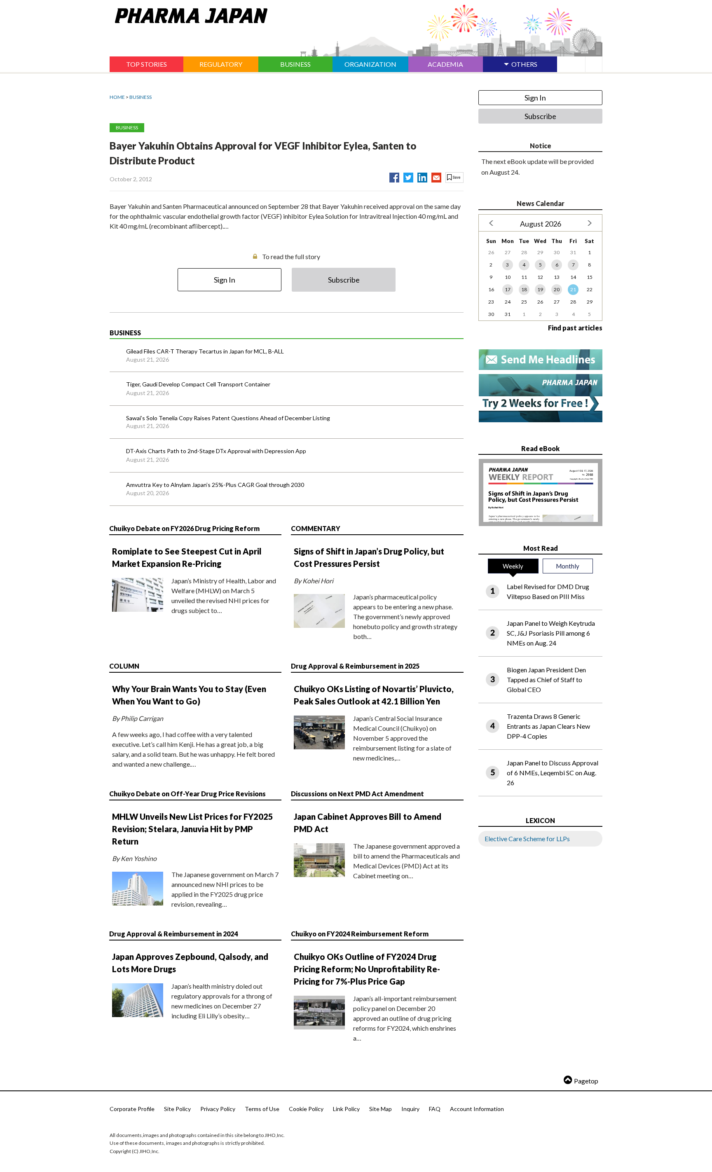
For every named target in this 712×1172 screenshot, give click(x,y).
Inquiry (410, 1108)
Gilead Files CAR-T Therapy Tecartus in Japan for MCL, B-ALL (205, 351)
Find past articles (575, 328)
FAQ (434, 1108)
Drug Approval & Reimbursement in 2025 (355, 666)
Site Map (380, 1108)
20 (557, 289)
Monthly (567, 566)
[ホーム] (188, 14)
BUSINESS (140, 97)
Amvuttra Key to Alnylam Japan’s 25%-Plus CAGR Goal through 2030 (215, 484)
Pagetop (586, 1081)
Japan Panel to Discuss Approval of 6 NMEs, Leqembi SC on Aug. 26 (552, 772)
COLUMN (124, 666)
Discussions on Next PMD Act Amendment (357, 794)
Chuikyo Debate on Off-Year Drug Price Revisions (187, 794)
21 (573, 289)
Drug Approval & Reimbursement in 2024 (173, 934)
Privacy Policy (217, 1108)
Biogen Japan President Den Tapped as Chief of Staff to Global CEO (546, 679)
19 (540, 289)
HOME (117, 97)
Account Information (477, 1108)
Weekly (513, 566)
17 (508, 289)
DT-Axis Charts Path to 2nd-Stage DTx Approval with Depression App (216, 450)
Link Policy (346, 1108)
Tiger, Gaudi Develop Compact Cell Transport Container (198, 384)
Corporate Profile (132, 1108)
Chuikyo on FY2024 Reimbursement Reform (360, 934)
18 (524, 289)
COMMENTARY (315, 528)
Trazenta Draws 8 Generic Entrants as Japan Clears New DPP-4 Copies (548, 726)
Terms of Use (262, 1108)
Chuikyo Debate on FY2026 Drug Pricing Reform (184, 528)
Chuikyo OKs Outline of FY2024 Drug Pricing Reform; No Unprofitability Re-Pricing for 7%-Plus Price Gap (367, 969)
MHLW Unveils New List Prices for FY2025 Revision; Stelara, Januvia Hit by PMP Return (192, 829)
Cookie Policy (306, 1108)
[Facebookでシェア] (394, 175)
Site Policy (177, 1108)
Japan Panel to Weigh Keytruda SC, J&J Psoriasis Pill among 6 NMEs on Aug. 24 (551, 633)
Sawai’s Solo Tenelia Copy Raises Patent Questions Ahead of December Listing (228, 417)
